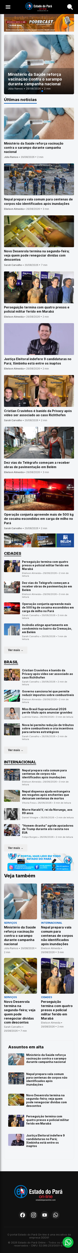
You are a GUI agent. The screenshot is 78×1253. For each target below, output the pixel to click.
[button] (36, 91)
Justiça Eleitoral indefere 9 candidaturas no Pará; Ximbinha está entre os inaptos (45, 1141)
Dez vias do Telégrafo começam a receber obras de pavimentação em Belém (47, 586)
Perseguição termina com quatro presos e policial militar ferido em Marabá (45, 565)
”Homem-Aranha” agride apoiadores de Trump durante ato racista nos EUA (47, 829)
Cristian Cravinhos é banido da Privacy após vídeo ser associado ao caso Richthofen (47, 674)
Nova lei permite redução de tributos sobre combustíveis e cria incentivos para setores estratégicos (48, 728)
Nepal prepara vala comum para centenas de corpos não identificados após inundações (44, 774)
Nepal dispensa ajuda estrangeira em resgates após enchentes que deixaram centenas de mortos (46, 795)
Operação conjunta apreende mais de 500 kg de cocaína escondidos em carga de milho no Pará (48, 607)
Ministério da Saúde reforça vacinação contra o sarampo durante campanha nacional (46, 1058)
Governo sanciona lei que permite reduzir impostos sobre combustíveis (48, 693)
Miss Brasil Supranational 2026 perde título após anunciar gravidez (47, 711)
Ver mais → (15, 650)
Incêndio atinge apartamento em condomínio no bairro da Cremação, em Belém (47, 628)
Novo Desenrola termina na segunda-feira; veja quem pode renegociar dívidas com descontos (46, 1100)
